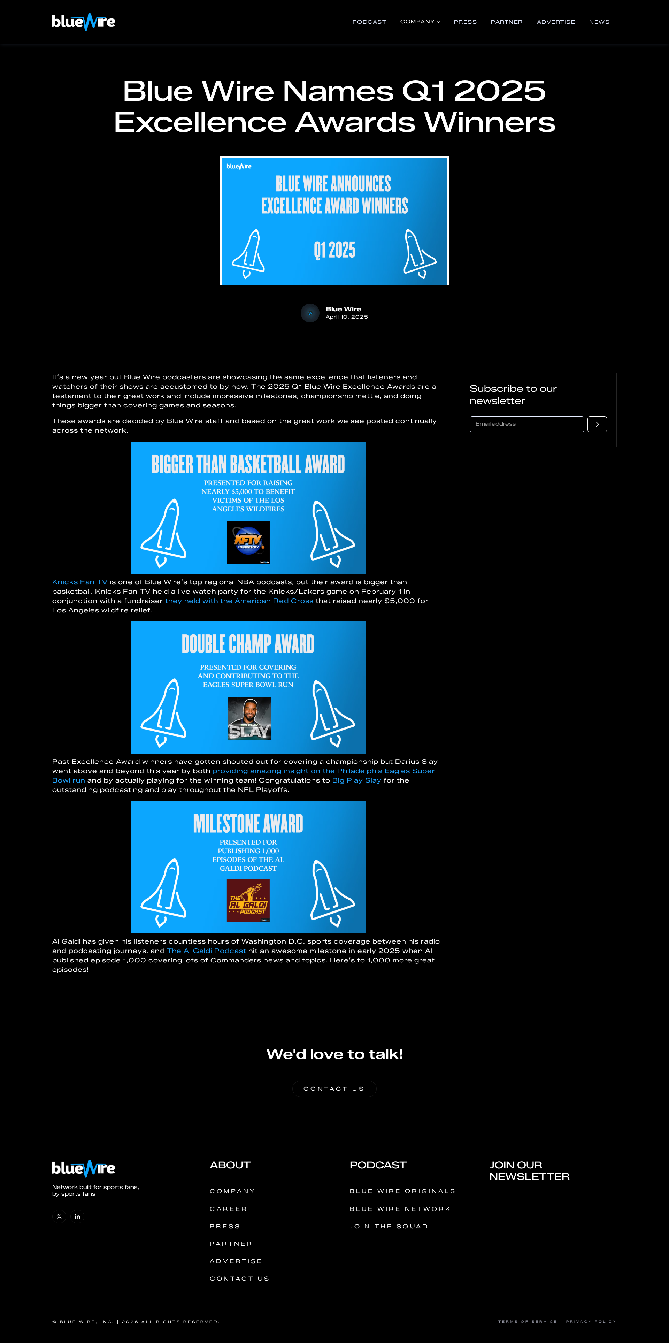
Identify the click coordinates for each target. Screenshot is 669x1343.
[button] (420, 22)
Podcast (370, 22)
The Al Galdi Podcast (207, 951)
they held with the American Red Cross (239, 601)
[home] (83, 22)
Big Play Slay (358, 780)
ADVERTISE (556, 22)
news (599, 22)
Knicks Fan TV (80, 582)
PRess (465, 22)
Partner (507, 22)
